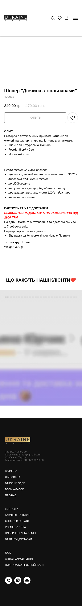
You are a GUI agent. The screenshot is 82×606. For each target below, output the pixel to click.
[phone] (8, 582)
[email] (27, 582)
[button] (53, 18)
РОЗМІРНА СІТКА (15, 527)
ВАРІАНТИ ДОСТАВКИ (18, 539)
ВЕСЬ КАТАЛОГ (14, 489)
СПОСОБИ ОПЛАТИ (17, 521)
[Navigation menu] (75, 18)
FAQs (8, 552)
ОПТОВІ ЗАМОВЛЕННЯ (19, 558)
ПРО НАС (11, 495)
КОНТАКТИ (11, 508)
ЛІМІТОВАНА (12, 477)
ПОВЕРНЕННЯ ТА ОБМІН (20, 533)
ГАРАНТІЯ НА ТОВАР (17, 515)
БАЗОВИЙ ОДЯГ (15, 483)
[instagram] (17, 582)
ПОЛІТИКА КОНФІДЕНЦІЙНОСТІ (24, 564)
